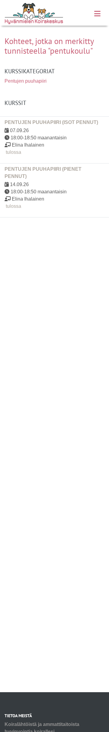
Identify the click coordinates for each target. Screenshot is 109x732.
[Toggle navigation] (97, 14)
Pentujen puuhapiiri (26, 81)
